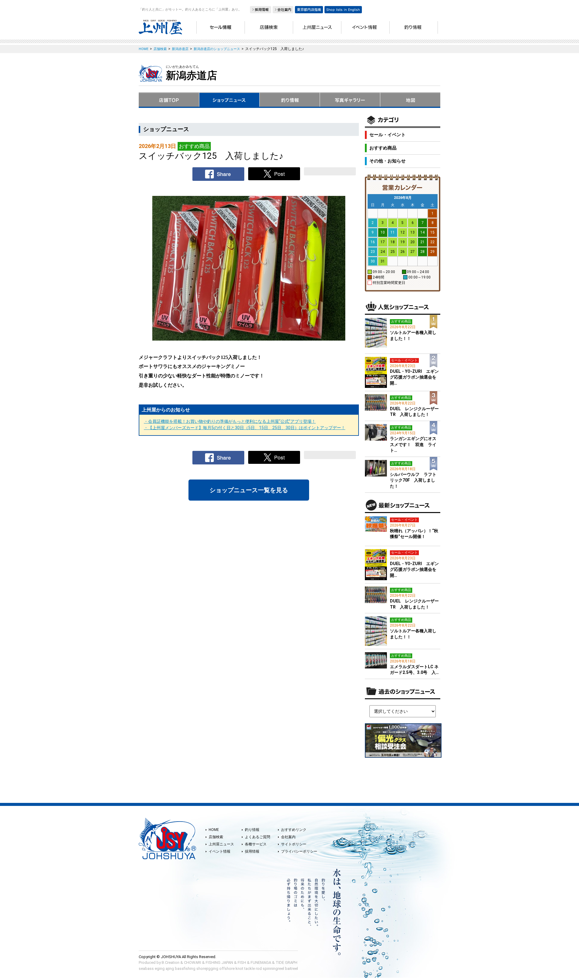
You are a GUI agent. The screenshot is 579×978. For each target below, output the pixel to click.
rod (259, 968)
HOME (214, 830)
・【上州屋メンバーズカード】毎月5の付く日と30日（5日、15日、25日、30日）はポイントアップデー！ (244, 427)
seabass (146, 968)
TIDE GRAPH (286, 962)
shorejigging (207, 968)
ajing (170, 968)
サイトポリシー (293, 844)
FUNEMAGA (261, 962)
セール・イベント (387, 134)
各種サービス (256, 844)
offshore (227, 968)
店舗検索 (216, 837)
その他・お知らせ (387, 161)
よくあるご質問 (257, 837)
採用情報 (252, 851)
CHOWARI (192, 962)
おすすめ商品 (383, 148)
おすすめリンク (293, 830)
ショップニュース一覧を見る (249, 490)
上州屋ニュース (221, 844)
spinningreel (273, 968)
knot (239, 968)
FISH (242, 962)
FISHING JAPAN (219, 962)
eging (160, 968)
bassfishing (185, 968)
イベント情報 (219, 851)
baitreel (291, 968)
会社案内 (288, 837)
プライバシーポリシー (299, 851)
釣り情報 (252, 830)
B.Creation (170, 962)
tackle (249, 968)
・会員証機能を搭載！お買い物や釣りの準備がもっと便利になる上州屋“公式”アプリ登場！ (230, 421)
